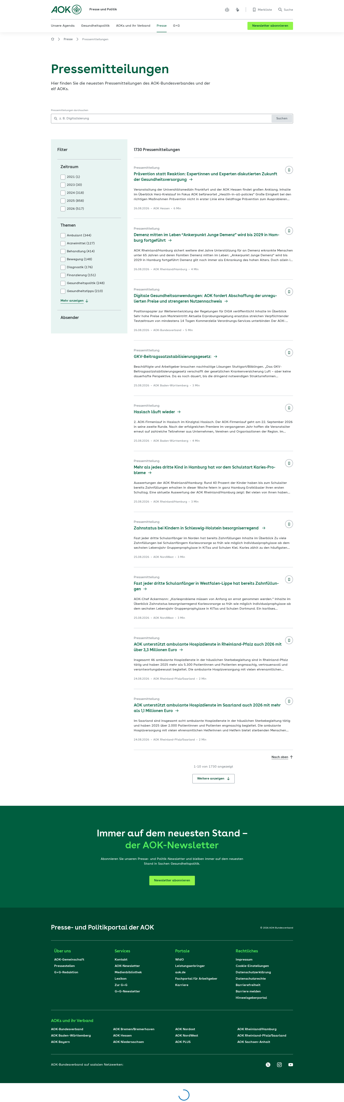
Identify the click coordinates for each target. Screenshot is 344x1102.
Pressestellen (64, 966)
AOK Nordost (185, 1029)
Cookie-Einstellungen (252, 966)
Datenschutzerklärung (253, 972)
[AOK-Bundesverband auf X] (268, 1064)
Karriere (181, 985)
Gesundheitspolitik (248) (86, 283)
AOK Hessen (122, 1035)
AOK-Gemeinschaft (69, 959)
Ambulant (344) (79, 235)
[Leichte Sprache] (227, 9)
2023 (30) (74, 185)
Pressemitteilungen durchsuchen (69, 110)
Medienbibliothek (128, 972)
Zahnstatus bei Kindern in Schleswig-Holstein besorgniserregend (197, 528)
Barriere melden (248, 991)
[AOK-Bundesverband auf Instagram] (279, 1064)
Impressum (244, 959)
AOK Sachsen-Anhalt (253, 1042)
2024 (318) (75, 193)
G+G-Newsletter (127, 991)
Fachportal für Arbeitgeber (196, 978)
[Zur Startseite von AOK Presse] (52, 39)
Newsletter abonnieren (270, 25)
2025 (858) (75, 201)
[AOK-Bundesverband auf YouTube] (290, 1064)
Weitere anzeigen (211, 778)
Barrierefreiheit (248, 985)
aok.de (180, 972)
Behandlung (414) (81, 251)
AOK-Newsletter (127, 966)
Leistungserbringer (190, 966)
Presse (68, 39)
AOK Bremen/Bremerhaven (133, 1029)
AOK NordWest (186, 1035)
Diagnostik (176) (80, 267)
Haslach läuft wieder (155, 412)
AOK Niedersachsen (128, 1042)
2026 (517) (75, 208)
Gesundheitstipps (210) (85, 291)
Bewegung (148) (79, 259)
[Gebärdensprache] (237, 9)
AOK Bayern (60, 1042)
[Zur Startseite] (66, 9)
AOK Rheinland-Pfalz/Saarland (261, 1035)
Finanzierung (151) (81, 275)
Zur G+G (121, 985)
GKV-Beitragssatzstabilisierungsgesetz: (173, 357)
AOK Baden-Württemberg (71, 1035)
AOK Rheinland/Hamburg (257, 1029)
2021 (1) (73, 177)
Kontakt (121, 959)
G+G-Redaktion (66, 972)
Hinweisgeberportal (251, 998)
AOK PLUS (183, 1042)
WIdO (179, 959)
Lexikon (121, 978)
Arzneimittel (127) (81, 243)
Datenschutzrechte (251, 978)
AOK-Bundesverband (67, 1029)
